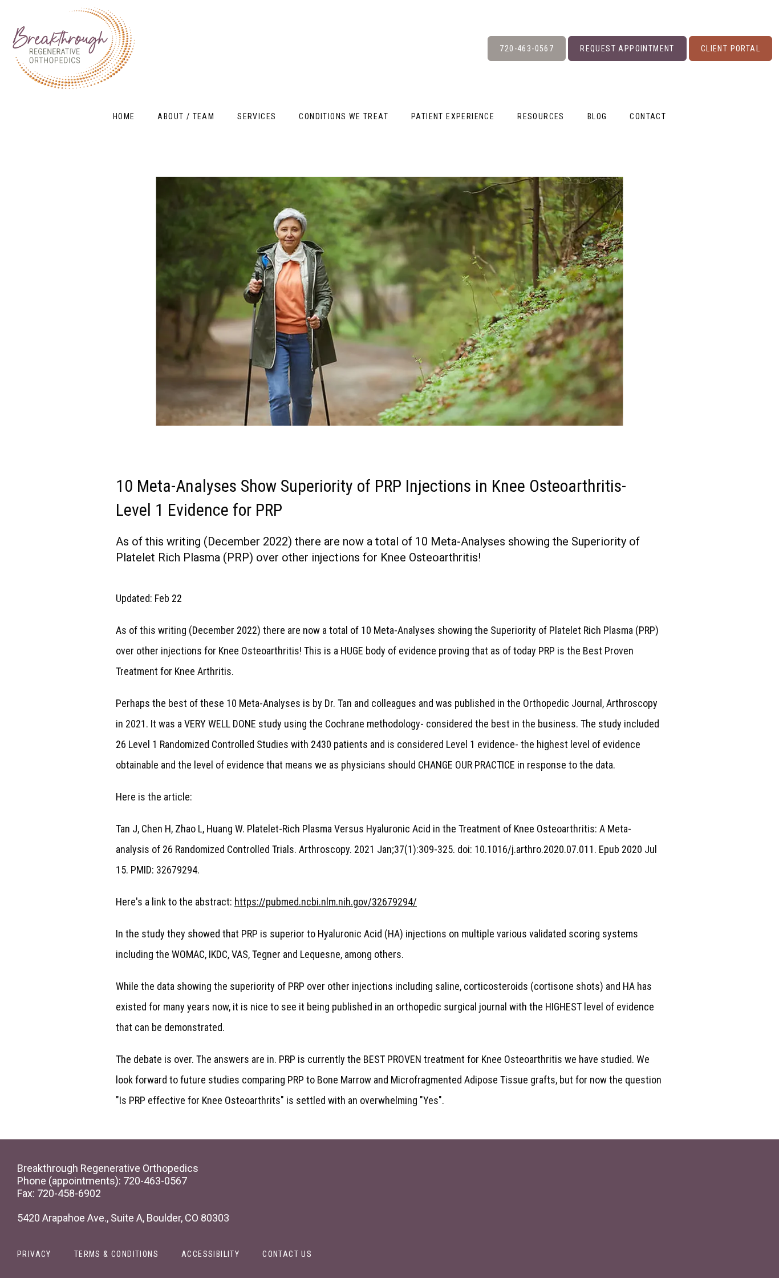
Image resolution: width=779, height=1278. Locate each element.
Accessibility (210, 1254)
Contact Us (287, 1254)
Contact (648, 116)
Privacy (34, 1254)
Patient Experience (452, 116)
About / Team (185, 116)
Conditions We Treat (343, 116)
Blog (597, 116)
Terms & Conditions (116, 1254)
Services (256, 116)
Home (124, 116)
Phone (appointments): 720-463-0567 (102, 1181)
